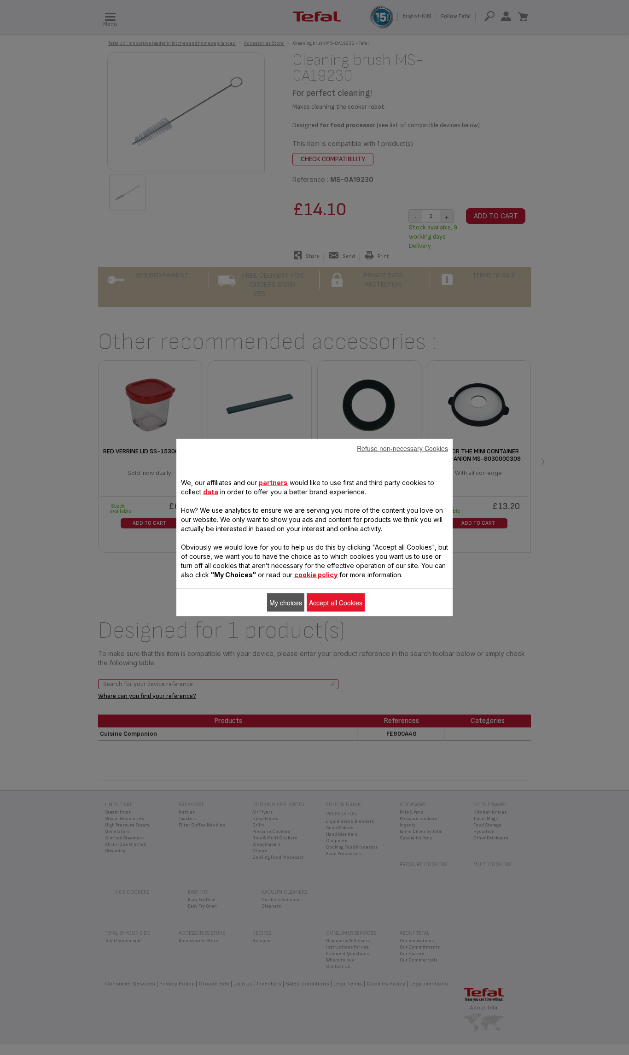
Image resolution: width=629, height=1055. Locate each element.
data (210, 492)
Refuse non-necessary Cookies (402, 448)
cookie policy (316, 575)
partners (273, 482)
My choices (285, 602)
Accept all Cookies (335, 602)
